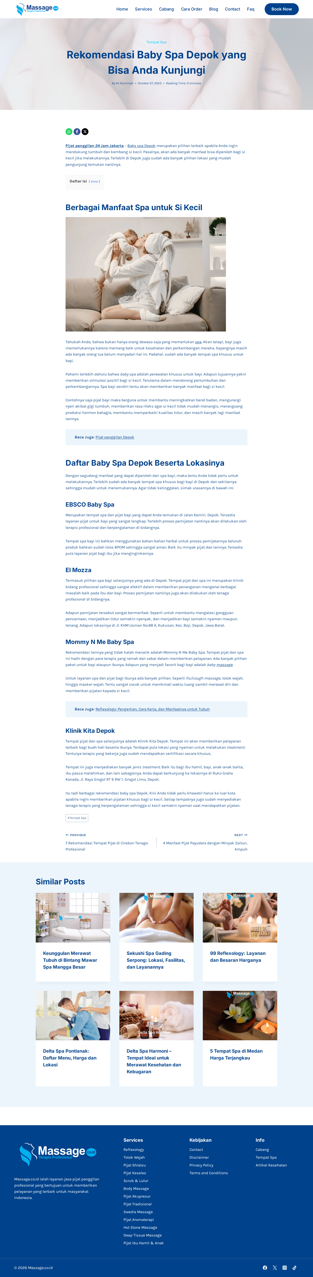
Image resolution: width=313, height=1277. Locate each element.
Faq (250, 9)
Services (143, 9)
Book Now (282, 9)
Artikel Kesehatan (271, 1165)
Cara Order (191, 9)
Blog (213, 9)
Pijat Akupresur (137, 1196)
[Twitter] (275, 1267)
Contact (232, 9)
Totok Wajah (134, 1157)
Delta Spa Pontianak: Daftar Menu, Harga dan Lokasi (69, 1058)
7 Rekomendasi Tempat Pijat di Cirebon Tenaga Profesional (107, 842)
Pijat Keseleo (135, 1173)
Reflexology (134, 1149)
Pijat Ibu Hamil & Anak (144, 1243)
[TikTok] (294, 1267)
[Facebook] (77, 131)
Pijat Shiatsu (135, 1165)
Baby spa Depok (141, 145)
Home (122, 9)
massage (224, 664)
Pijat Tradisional (138, 1204)
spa (198, 342)
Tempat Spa (156, 42)
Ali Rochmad (124, 83)
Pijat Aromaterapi (139, 1219)
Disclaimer (199, 1157)
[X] (85, 131)
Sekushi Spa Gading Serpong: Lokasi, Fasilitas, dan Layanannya (156, 960)
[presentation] (73, 917)
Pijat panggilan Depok (115, 437)
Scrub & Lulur (136, 1180)
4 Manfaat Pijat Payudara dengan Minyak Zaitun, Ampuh (205, 842)
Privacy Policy (201, 1165)
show (94, 181)
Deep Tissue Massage (143, 1235)
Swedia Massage (138, 1211)
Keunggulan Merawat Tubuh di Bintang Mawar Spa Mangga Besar (70, 960)
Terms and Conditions (208, 1173)
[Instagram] (284, 1267)
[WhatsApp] (69, 131)
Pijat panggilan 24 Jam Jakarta (95, 145)
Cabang (166, 9)
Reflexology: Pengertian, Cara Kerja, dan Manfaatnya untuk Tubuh (153, 709)
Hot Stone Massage (140, 1227)
